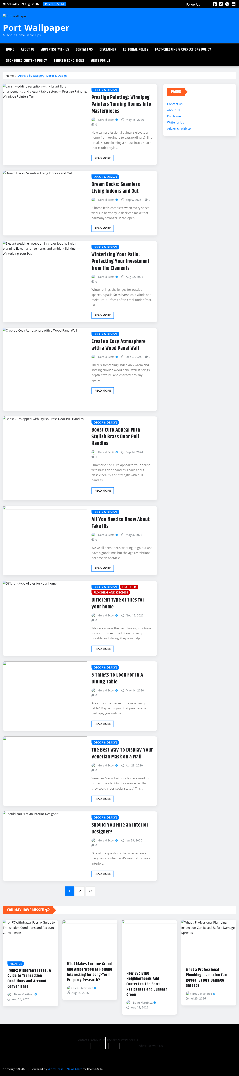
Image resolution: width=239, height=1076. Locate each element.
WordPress (55, 1069)
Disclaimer (108, 49)
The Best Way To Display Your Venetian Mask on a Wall (122, 753)
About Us (28, 49)
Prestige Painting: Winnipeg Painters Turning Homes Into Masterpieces (121, 104)
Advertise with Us (55, 49)
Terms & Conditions (69, 60)
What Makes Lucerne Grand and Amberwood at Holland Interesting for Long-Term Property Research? (89, 972)
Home (10, 49)
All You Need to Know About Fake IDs (120, 523)
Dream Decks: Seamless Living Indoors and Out (115, 188)
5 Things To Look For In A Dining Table (117, 678)
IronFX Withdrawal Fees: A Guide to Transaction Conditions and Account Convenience (29, 978)
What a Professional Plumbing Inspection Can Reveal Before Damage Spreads (206, 978)
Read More (102, 158)
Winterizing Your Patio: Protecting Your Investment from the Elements (120, 261)
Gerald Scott (106, 119)
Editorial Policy (135, 49)
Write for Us (100, 60)
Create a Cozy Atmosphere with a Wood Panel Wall (118, 345)
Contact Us (84, 49)
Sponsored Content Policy (26, 60)
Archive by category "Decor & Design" (43, 75)
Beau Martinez (24, 994)
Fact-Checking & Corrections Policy (183, 49)
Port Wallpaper (36, 27)
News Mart (74, 1069)
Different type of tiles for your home (117, 603)
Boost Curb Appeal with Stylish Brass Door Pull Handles (115, 437)
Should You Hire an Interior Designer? (119, 828)
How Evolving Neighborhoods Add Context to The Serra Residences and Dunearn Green (146, 984)
